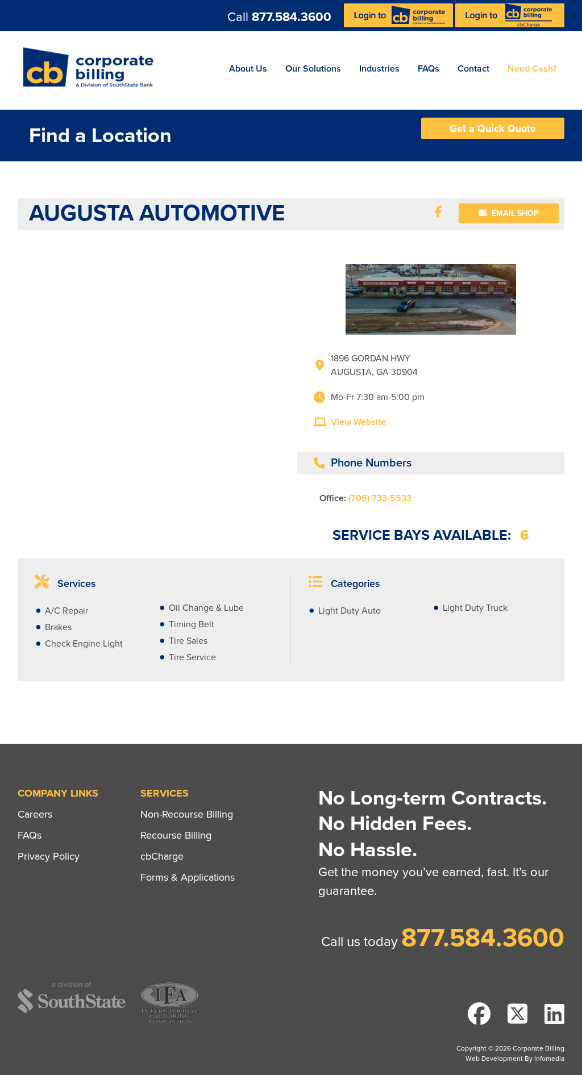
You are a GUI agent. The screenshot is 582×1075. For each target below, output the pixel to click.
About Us (248, 68)
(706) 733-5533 (379, 498)
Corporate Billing (92, 70)
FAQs (428, 68)
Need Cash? (532, 68)
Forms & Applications (187, 877)
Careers (35, 814)
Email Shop (514, 213)
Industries (379, 68)
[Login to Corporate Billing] (399, 24)
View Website (358, 422)
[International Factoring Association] (169, 1022)
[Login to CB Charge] (509, 24)
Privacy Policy (49, 856)
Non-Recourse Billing (186, 814)
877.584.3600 (291, 17)
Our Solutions (313, 68)
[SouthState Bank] (72, 1011)
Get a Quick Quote (493, 128)
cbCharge (162, 856)
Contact (473, 68)
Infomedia (549, 1058)
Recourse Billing (175, 835)
